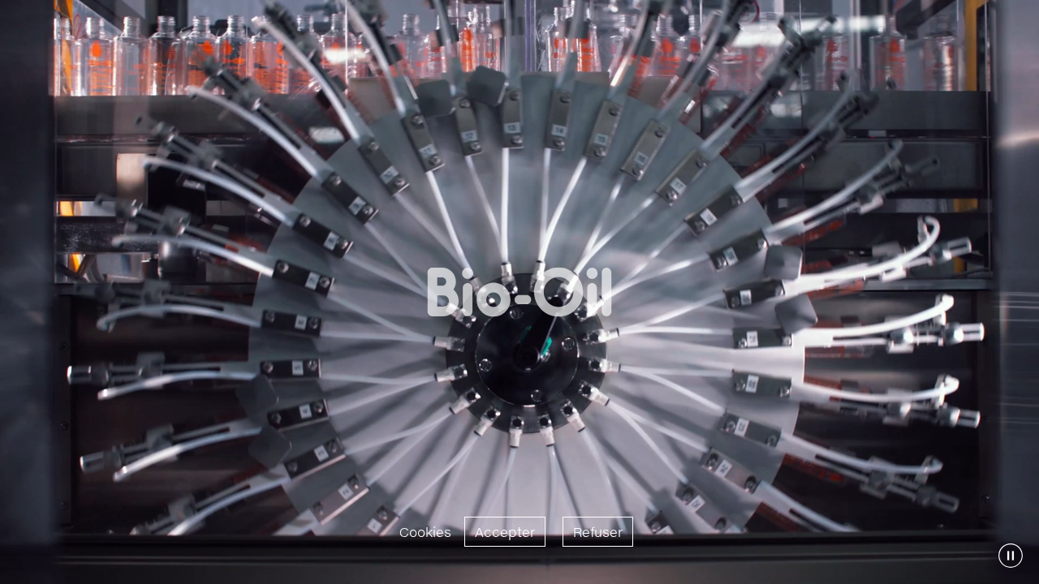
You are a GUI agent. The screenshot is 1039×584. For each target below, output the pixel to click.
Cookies (425, 531)
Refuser (598, 531)
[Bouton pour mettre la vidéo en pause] (1010, 555)
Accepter (505, 531)
